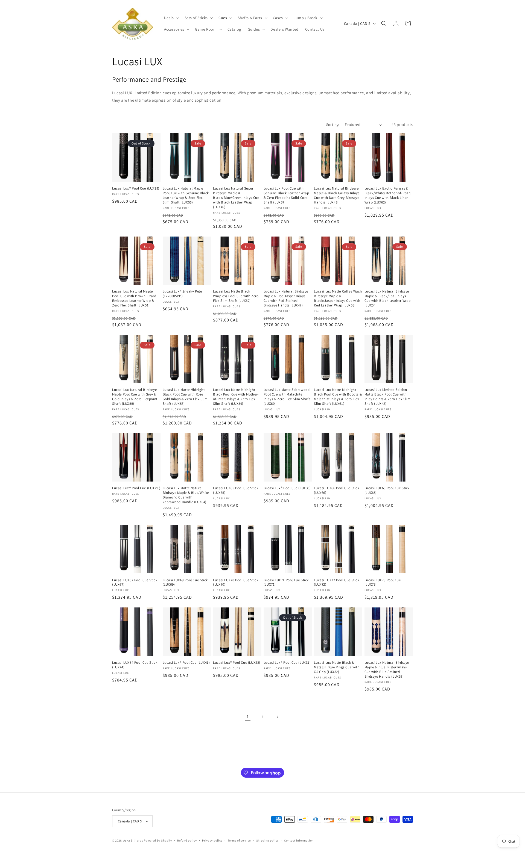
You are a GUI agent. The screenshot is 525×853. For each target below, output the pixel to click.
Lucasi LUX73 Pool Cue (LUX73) (382, 582)
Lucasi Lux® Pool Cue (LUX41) (186, 662)
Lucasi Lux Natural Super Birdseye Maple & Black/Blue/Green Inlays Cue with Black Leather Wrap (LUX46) (236, 197)
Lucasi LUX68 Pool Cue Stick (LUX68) (387, 490)
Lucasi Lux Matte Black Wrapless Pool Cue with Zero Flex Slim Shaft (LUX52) (235, 296)
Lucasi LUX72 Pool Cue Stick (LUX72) (336, 582)
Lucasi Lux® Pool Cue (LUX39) (135, 188)
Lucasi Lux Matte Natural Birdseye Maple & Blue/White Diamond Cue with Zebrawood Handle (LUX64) (186, 495)
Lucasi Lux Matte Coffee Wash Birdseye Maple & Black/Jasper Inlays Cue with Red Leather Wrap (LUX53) (338, 298)
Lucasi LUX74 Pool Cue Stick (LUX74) (134, 664)
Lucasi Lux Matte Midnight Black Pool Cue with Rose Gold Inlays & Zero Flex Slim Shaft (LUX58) (185, 397)
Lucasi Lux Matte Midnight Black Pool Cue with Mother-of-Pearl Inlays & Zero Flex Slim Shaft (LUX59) (235, 397)
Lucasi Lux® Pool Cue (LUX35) (287, 488)
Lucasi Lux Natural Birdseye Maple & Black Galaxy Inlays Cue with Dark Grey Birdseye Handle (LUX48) (336, 195)
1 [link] (248, 716)
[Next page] (277, 717)
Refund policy (187, 840)
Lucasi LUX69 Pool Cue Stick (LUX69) (185, 582)
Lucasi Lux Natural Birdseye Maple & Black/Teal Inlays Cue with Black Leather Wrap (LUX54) (387, 298)
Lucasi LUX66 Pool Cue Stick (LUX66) (336, 490)
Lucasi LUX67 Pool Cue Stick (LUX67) (134, 582)
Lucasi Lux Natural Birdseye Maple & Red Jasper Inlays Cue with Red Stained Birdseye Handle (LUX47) (286, 298)
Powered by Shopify (158, 840)
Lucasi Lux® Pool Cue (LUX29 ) (136, 488)
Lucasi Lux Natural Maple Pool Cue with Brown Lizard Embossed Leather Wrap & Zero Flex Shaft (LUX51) (134, 298)
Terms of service (239, 840)
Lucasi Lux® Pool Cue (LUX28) (236, 662)
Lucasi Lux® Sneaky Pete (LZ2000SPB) (182, 293)
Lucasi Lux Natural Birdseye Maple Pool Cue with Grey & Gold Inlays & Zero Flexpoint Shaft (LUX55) (135, 397)
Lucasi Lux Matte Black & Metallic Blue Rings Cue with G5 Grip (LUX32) (336, 667)
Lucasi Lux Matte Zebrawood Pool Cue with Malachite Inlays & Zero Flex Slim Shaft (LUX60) (287, 397)
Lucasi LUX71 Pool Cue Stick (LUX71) (286, 582)
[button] (171, 17)
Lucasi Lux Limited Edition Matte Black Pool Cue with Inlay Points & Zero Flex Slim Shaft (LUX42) (387, 397)
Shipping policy (267, 840)
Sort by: (332, 124)
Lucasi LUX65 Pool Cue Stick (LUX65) (235, 490)
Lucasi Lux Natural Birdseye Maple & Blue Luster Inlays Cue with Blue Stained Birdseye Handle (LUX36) (386, 669)
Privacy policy (212, 840)
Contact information (299, 840)
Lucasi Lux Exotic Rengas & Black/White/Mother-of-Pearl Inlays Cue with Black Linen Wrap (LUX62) (387, 195)
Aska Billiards (133, 840)
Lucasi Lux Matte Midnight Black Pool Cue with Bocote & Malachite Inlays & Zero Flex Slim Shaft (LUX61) (338, 397)
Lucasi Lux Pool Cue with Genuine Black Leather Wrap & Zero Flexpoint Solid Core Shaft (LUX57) (286, 195)
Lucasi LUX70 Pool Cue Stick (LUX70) (235, 582)
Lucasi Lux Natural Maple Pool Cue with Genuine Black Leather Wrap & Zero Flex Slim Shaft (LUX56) (186, 195)
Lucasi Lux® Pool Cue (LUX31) (287, 662)
